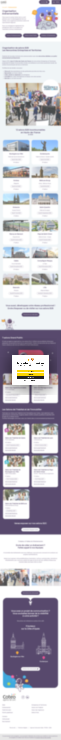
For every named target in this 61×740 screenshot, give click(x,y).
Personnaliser (30, 377)
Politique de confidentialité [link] (30, 380)
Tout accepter (30, 371)
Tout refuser (30, 374)
